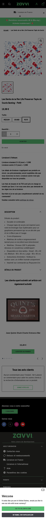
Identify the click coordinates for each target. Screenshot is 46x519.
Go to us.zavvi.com (23, 508)
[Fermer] (43, 490)
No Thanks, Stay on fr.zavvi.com (23, 515)
